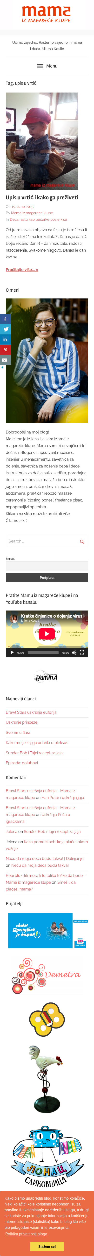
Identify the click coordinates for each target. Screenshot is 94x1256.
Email (10, 558)
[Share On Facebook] (5, 319)
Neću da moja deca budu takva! (40, 865)
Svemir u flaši (18, 732)
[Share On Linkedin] (5, 339)
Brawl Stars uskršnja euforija (31, 712)
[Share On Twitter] (5, 329)
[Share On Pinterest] (5, 350)
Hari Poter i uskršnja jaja (62, 797)
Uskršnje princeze (21, 722)
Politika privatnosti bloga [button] (26, 1234)
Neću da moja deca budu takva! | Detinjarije (44, 858)
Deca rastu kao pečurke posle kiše (38, 219)
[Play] (12, 652)
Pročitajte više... (20, 269)
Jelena (11, 831)
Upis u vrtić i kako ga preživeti (42, 197)
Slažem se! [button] (47, 1246)
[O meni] (47, 360)
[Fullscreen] (82, 652)
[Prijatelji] (47, 931)
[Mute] (74, 652)
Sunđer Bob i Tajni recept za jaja (34, 753)
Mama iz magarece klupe (32, 213)
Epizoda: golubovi (22, 763)
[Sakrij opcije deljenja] (2, 368)
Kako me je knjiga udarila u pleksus (37, 742)
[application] (47, 634)
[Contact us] (5, 360)
